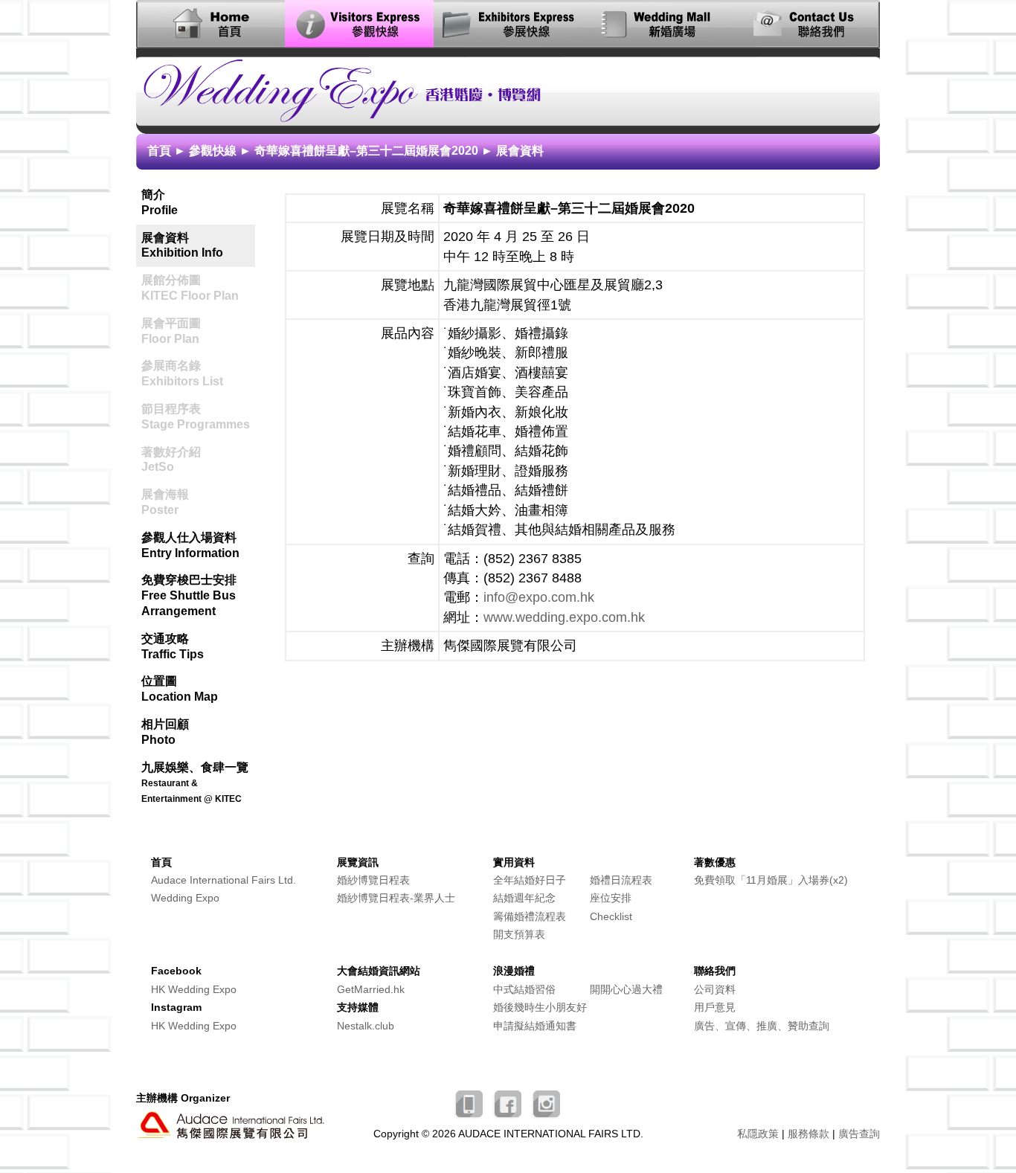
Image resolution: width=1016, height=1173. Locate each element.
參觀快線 (213, 150)
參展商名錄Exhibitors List (198, 370)
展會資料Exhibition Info (182, 245)
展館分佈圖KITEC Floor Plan (198, 285)
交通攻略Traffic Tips (172, 646)
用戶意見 (715, 1007)
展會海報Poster (198, 499)
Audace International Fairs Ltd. (223, 880)
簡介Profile (159, 202)
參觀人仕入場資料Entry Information (190, 545)
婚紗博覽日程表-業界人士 (396, 898)
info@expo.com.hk (538, 597)
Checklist (611, 916)
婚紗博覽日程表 (373, 880)
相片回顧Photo (165, 732)
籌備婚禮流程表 (529, 916)
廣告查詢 (859, 1134)
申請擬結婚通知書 (534, 1026)
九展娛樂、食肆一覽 (194, 783)
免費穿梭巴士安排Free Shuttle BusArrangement (189, 595)
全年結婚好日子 (529, 880)
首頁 (159, 150)
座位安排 (610, 898)
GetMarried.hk (371, 989)
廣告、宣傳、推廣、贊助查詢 (761, 1026)
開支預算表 (519, 934)
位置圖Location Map (179, 689)
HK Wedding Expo (194, 989)
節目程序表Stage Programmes (198, 413)
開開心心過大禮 (626, 989)
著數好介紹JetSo (198, 457)
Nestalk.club (365, 1026)
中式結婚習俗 (524, 989)
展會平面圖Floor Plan (198, 328)
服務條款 (808, 1134)
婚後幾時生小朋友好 (540, 1007)
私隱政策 (758, 1134)
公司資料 (715, 989)
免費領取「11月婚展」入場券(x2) (771, 880)
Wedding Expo (185, 898)
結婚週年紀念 (524, 898)
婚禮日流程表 (621, 880)
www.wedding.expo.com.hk (564, 617)
